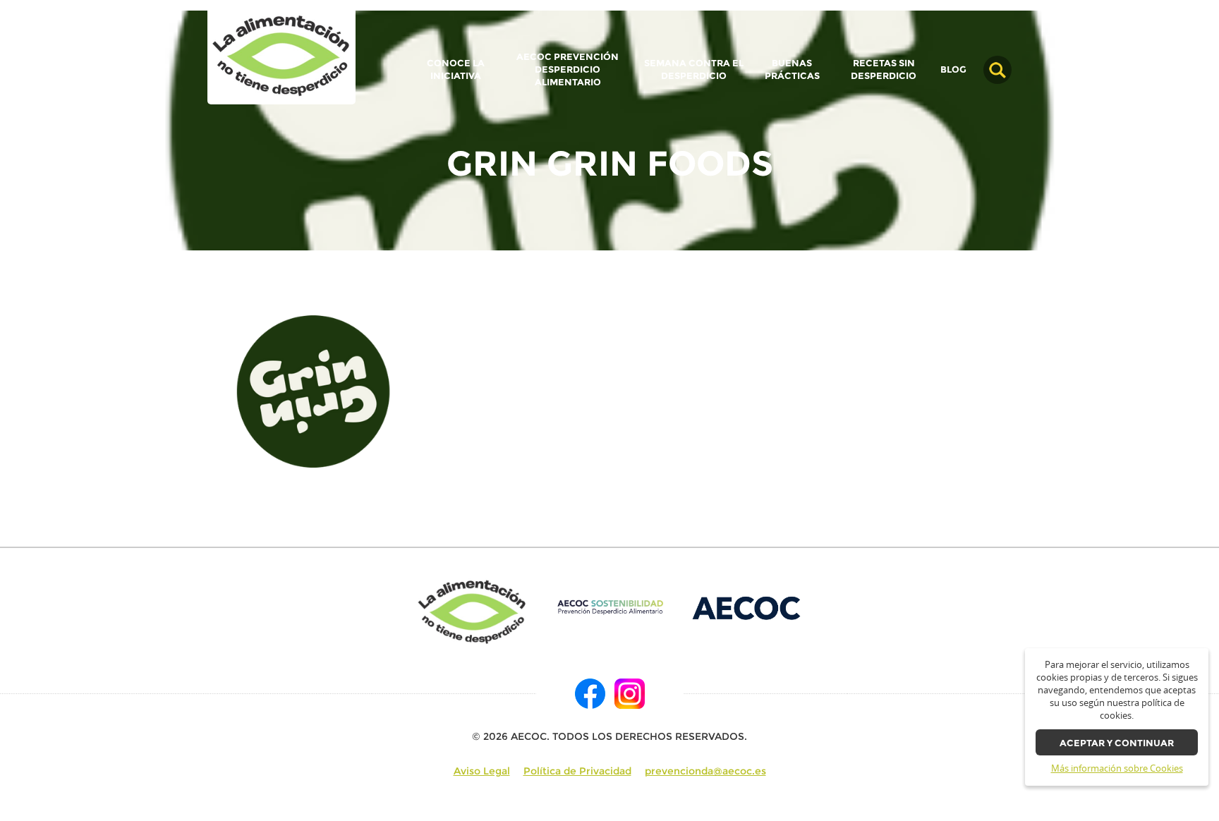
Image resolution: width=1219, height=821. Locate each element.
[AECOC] (747, 607)
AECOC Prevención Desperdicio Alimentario (567, 69)
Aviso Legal (482, 771)
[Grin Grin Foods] (281, 56)
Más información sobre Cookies (1117, 768)
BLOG (953, 70)
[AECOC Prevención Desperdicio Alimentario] (610, 607)
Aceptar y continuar (1117, 743)
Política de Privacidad (577, 771)
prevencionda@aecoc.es (705, 771)
